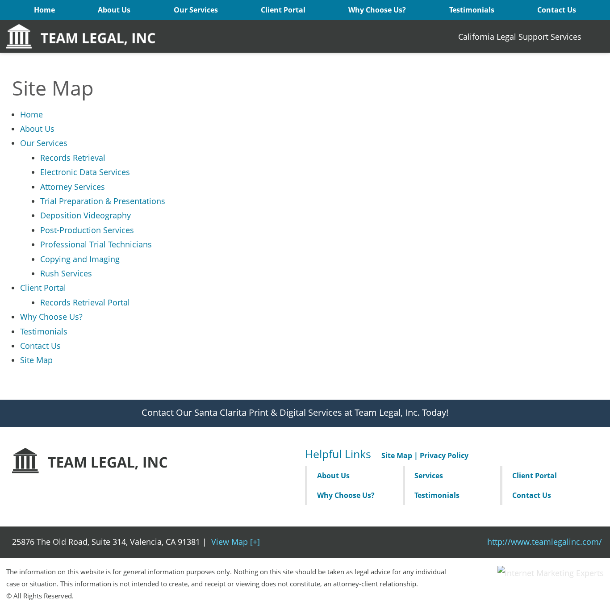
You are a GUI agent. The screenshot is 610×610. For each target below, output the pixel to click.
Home (44, 10)
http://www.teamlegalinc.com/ (544, 541)
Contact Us (556, 10)
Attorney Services (72, 186)
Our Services (196, 10)
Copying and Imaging (80, 259)
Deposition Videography (85, 215)
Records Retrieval (72, 157)
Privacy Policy (444, 455)
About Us (114, 10)
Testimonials (471, 10)
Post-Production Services (87, 230)
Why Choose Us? (377, 10)
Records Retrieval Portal (85, 302)
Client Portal (283, 10)
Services (428, 475)
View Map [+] (235, 541)
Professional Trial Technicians (96, 244)
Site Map (36, 360)
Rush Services (66, 273)
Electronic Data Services (85, 172)
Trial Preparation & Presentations (102, 201)
